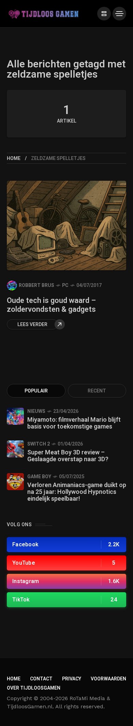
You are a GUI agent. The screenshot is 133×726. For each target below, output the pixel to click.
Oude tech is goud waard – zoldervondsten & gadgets (51, 305)
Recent (97, 390)
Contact (41, 678)
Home (13, 158)
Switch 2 (38, 444)
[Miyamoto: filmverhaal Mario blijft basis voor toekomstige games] (15, 416)
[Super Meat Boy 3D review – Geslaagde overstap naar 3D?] (15, 448)
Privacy (71, 678)
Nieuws (36, 411)
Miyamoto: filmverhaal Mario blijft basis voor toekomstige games (74, 423)
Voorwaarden (108, 678)
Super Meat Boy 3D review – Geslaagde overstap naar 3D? (67, 456)
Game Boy (39, 476)
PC (65, 285)
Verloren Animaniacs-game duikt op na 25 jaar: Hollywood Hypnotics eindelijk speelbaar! (76, 492)
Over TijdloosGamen (33, 688)
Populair (36, 390)
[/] (104, 13)
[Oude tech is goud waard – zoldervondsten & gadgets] (66, 225)
